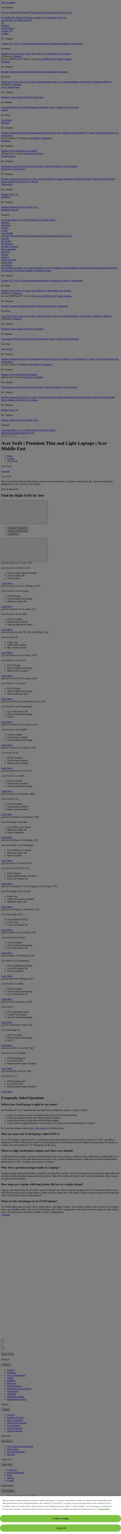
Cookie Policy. (104, 1509)
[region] (60, 1515)
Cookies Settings (60, 1518)
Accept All (60, 1528)
